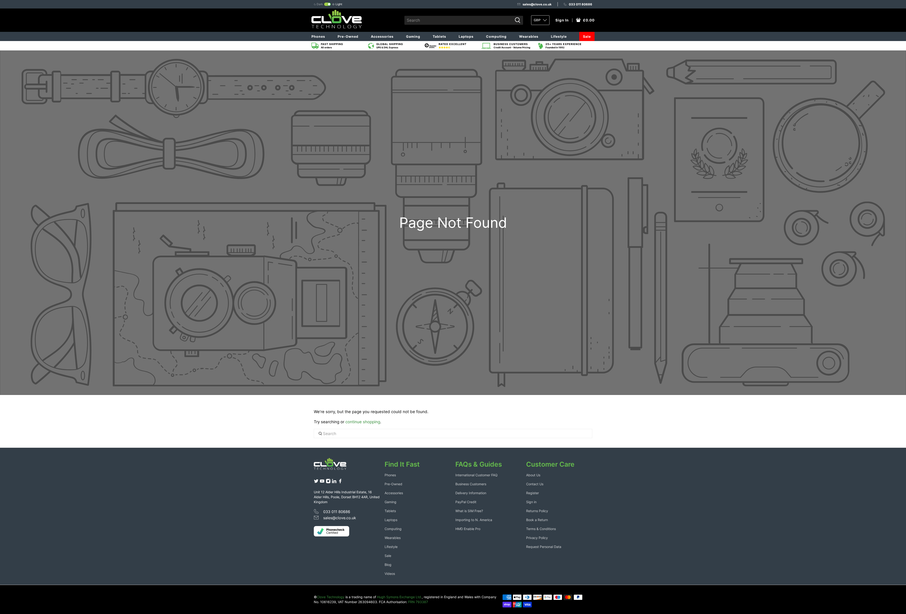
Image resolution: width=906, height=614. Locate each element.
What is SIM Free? (469, 511)
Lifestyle (559, 36)
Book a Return (537, 520)
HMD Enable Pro (467, 529)
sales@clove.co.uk (537, 4)
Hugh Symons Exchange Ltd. (399, 597)
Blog (388, 565)
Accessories (382, 36)
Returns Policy (537, 511)
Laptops (466, 36)
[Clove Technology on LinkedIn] (334, 482)
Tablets (439, 36)
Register (532, 493)
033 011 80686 (580, 4)
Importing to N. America (473, 520)
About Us (533, 475)
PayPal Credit (465, 502)
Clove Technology (330, 597)
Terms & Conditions (541, 529)
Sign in (531, 502)
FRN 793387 (418, 602)
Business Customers (470, 484)
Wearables (528, 36)
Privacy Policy (537, 538)
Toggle (327, 4)
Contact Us (534, 484)
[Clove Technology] (333, 465)
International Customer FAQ (476, 475)
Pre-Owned (348, 36)
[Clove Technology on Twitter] (316, 482)
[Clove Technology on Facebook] (340, 482)
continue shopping (362, 421)
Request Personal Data (543, 547)
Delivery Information (470, 493)
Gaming (413, 36)
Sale (587, 36)
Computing (496, 36)
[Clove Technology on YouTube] (322, 482)
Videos (390, 574)
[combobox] (458, 20)
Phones (318, 36)
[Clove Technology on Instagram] (328, 482)
